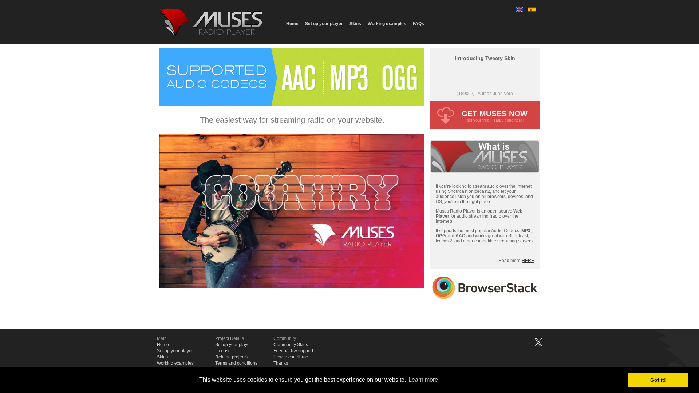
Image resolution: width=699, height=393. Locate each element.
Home (292, 23)
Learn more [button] (423, 380)
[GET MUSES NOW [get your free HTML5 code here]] (485, 127)
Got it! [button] (658, 380)
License (223, 350)
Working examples (387, 23)
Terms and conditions (236, 363)
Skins (355, 23)
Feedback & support (293, 350)
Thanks (280, 363)
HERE (528, 260)
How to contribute (290, 357)
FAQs (418, 23)
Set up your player (324, 23)
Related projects (231, 357)
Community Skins (290, 344)
